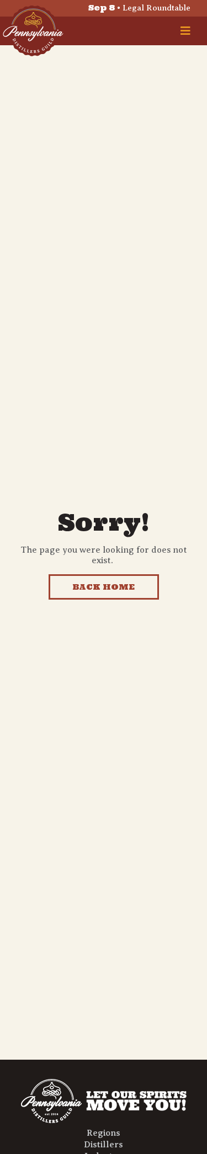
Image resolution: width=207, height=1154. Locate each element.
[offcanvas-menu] (185, 30)
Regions (103, 1133)
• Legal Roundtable (139, 7)
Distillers (103, 1145)
